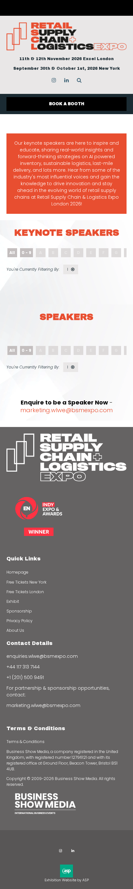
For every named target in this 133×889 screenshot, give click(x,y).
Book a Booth (66, 104)
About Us (15, 630)
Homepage (17, 572)
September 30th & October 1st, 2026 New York (66, 68)
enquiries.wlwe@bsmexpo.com (42, 656)
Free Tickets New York (26, 582)
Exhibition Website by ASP (67, 880)
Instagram (54, 80)
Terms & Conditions (25, 741)
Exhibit (12, 601)
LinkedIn (66, 80)
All (12, 252)
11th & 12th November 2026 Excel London (66, 59)
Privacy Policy (19, 620)
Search (79, 80)
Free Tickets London (25, 591)
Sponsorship (19, 611)
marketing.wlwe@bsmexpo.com (66, 410)
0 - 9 (26, 252)
